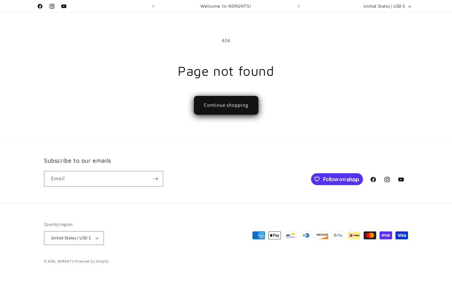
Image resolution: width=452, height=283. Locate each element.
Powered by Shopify (92, 261)
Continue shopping (226, 105)
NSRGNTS (66, 261)
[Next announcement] (299, 6)
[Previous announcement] (153, 6)
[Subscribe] (155, 178)
